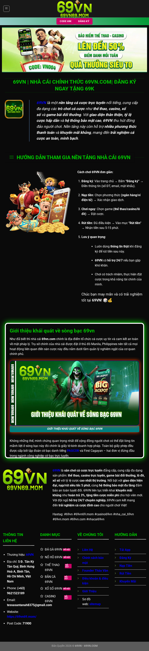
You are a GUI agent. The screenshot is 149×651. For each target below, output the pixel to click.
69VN (30, 555)
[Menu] (6, 9)
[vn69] (74, 8)
